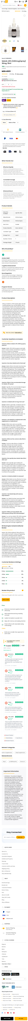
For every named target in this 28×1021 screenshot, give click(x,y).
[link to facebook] (14, 41)
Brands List (4, 885)
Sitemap (4, 861)
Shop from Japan (7, 996)
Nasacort (22, 761)
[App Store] (6, 974)
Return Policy (5, 890)
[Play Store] (15, 974)
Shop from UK (15, 994)
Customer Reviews (6, 887)
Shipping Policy (6, 868)
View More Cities (6, 964)
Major (4, 761)
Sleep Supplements (20, 752)
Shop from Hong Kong (18, 996)
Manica (4, 961)
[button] (16, 2)
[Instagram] (5, 1013)
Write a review (6, 599)
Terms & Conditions (7, 1007)
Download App (6, 882)
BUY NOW (21, 1018)
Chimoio (4, 954)
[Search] (25, 5)
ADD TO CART (7, 1018)
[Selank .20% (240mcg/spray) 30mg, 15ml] (14, 28)
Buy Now (5, 148)
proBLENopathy (13, 761)
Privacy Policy (17, 1007)
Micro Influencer (6, 871)
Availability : (5, 79)
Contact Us (5, 854)
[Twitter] (11, 1013)
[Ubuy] (6, 1)
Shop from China (17, 998)
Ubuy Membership (6, 873)
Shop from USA (6, 994)
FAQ (3, 892)
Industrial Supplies (12, 8)
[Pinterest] (14, 1013)
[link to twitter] (18, 41)
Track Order (5, 863)
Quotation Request (7, 856)
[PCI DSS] (5, 987)
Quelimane (4, 956)
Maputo (4, 944)
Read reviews (7, 650)
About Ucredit (5, 895)
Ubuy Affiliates (5, 902)
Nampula (4, 951)
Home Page (4, 8)
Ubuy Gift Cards (6, 897)
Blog (3, 900)
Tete (3, 959)
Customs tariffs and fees (8, 866)
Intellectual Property (7, 859)
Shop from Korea (7, 998)
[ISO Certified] (16, 987)
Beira (3, 949)
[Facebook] (3, 1013)
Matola (4, 946)
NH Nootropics (5, 11)
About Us (4, 851)
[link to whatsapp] (10, 41)
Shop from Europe (17, 1000)
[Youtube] (8, 1013)
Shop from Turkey (7, 1000)
